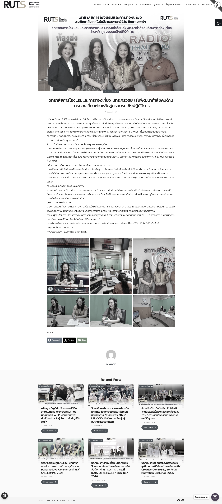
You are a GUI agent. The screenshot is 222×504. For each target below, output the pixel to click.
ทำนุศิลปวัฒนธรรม (173, 4)
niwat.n (111, 364)
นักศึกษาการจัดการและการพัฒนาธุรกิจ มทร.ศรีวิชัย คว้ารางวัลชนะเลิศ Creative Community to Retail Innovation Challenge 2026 (160, 468)
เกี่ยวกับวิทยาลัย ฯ (111, 4)
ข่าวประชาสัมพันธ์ (111, 91)
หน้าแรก (97, 4)
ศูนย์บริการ (158, 4)
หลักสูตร (127, 4)
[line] (182, 500)
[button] (218, 22)
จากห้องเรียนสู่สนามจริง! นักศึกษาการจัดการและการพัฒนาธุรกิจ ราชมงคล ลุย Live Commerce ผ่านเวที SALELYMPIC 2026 (60, 468)
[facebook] (178, 500)
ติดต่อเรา (206, 4)
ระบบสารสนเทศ (142, 4)
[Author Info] (111, 359)
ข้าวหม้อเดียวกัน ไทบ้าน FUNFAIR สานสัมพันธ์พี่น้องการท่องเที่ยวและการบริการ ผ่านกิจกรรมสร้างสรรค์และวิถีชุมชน (160, 413)
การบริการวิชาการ (192, 4)
